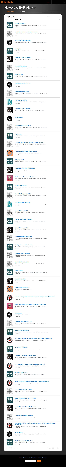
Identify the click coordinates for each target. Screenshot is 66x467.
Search (39, 461)
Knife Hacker (7, 2)
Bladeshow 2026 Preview (21, 372)
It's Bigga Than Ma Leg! (21, 185)
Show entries (10, 16)
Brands (25, 2)
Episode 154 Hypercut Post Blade (23, 236)
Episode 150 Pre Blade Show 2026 (23, 389)
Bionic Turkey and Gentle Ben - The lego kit (25, 398)
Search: (48, 16)
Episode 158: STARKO (20, 279)
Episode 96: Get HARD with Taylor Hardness (26, 151)
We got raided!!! (19, 432)
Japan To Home (19, 270)
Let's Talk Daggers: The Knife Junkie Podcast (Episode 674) (30, 364)
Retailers (30, 2)
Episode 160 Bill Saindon (21, 66)
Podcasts (48, 2)
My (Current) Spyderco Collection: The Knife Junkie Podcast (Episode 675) (33, 338)
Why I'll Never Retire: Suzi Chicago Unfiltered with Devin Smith (30, 304)
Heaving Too (18, 49)
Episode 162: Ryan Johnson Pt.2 (23, 57)
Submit (20, 457)
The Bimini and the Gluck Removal (23, 219)
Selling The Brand (19, 159)
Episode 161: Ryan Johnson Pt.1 (23, 108)
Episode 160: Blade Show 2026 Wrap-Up (25, 168)
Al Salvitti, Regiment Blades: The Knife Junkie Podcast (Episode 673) (32, 381)
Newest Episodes (10, 11)
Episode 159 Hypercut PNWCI (22, 91)
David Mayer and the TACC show (23, 83)
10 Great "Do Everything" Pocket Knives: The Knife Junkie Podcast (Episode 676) (35, 296)
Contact (39, 457)
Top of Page (44, 457)
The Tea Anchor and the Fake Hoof (23, 440)
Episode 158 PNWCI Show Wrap (23, 125)
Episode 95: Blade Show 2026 (22, 287)
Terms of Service (26, 457)
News (20, 2)
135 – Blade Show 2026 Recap (22, 202)
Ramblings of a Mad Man (21, 347)
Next (58, 448)
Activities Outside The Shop (22, 330)
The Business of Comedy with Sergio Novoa (26, 176)
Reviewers (37, 2)
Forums (42, 2)
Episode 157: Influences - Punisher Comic (25, 355)
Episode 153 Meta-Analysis (22, 262)
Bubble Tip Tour (19, 74)
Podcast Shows (23, 11)
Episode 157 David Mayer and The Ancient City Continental (29, 142)
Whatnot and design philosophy (23, 40)
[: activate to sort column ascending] (10, 19)
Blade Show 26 (18, 313)
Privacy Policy (33, 457)
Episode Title (18, 19)
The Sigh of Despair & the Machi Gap (24, 245)
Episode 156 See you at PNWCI (22, 193)
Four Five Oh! (18, 134)
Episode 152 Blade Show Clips (22, 253)
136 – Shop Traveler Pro (21, 100)
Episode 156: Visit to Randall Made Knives (25, 406)
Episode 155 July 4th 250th (21, 211)
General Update (19, 117)
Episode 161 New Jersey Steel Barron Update (26, 32)
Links (54, 2)
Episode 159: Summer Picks (22, 228)
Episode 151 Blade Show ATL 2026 (23, 321)
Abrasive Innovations (20, 23)
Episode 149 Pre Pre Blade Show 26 (24, 415)
